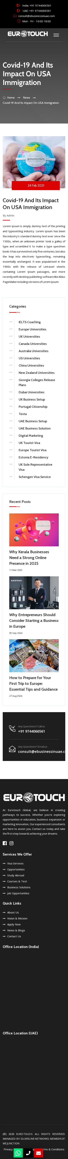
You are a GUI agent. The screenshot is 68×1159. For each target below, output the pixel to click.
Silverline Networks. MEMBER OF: (43, 1138)
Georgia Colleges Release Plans (37, 382)
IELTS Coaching (30, 322)
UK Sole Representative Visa (35, 467)
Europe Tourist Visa (32, 450)
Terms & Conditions (52, 1149)
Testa (23, 414)
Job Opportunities (18, 893)
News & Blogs (16, 930)
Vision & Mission (17, 918)
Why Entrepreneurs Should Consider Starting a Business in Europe (34, 620)
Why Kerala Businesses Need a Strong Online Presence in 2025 (29, 557)
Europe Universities (32, 329)
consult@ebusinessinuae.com (36, 16)
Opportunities (16, 869)
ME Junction (11, 1143)
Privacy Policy (12, 1149)
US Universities (29, 358)
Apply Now (14, 924)
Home (11, 97)
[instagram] (11, 843)
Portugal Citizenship (33, 407)
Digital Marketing (31, 436)
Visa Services (15, 863)
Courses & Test (17, 881)
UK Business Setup (32, 399)
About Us (13, 912)
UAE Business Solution (35, 428)
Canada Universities (33, 344)
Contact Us (14, 936)
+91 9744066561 (40, 5)
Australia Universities (33, 351)
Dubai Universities (31, 392)
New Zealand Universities (37, 373)
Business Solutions (18, 887)
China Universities (31, 365)
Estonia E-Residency (33, 457)
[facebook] (5, 843)
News (26, 97)
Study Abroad (15, 875)
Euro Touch (24, 1134)
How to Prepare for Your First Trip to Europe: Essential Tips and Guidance (33, 683)
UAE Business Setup (33, 421)
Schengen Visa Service (35, 477)
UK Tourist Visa (29, 443)
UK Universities (29, 337)
